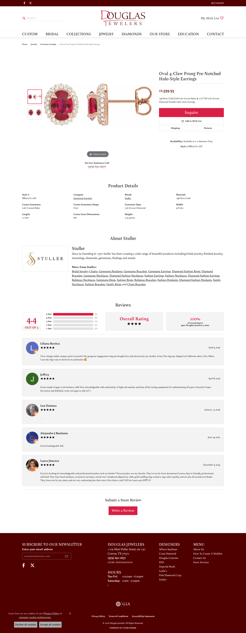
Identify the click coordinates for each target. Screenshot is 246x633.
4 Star (49, 317)
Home (24, 44)
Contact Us (199, 558)
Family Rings (113, 284)
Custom (30, 34)
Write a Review (123, 510)
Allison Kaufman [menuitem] (168, 549)
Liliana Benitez (50, 344)
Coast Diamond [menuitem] (167, 553)
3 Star (49, 321)
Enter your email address (37, 549)
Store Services (201, 562)
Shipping (175, 128)
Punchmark (129, 628)
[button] (217, 3)
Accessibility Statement (143, 616)
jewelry (34, 44)
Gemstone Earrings (48, 44)
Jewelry (106, 34)
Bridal (52, 34)
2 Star (49, 325)
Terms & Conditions (118, 616)
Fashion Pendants (167, 280)
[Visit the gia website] (123, 604)
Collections (78, 34)
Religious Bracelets (145, 280)
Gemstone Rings (106, 280)
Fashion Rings (125, 280)
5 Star (49, 314)
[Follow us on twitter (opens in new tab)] (30, 3)
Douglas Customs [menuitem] (168, 558)
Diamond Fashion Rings (186, 271)
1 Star (49, 328)
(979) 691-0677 (97, 167)
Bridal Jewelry (80, 271)
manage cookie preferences (35, 617)
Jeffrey (44, 375)
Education (188, 34)
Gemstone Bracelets (135, 271)
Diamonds (132, 34)
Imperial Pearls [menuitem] (167, 566)
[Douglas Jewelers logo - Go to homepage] (123, 18)
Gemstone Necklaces (96, 276)
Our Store (160, 34)
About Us (198, 549)
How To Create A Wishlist (207, 553)
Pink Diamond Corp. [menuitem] (170, 575)
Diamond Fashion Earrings (204, 276)
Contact (215, 34)
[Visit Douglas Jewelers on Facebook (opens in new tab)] (24, 3)
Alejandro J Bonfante (54, 433)
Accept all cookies (50, 624)
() (96, 314)
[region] (98, 104)
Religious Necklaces (83, 280)
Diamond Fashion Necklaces (126, 276)
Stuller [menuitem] (162, 579)
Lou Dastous (48, 406)
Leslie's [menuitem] (163, 571)
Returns (208, 128)
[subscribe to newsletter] (66, 556)
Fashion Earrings (154, 276)
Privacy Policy (98, 616)
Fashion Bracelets (95, 284)
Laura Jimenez (49, 461)
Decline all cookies (25, 624)
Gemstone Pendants (110, 271)
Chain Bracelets (136, 284)
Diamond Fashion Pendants (195, 280)
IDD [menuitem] (161, 562)
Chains (93, 271)
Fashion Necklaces (176, 276)
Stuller (128, 198)
